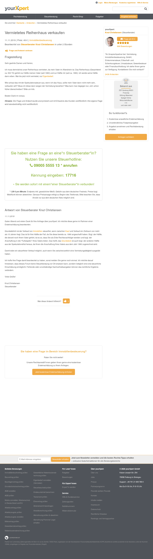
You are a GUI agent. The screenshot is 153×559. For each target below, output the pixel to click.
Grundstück (66, 240)
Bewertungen (67, 477)
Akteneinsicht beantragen (43, 506)
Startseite (20, 22)
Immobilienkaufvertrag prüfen (16, 472)
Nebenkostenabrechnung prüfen (17, 530)
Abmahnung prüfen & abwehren (45, 515)
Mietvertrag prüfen (12, 521)
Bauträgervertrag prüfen (14, 481)
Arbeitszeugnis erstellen (14, 516)
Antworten (30, 22)
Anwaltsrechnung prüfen (42, 510)
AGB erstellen (10, 491)
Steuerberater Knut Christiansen (37, 44)
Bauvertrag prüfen (12, 477)
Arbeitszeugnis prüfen (13, 512)
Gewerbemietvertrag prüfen (15, 526)
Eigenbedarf (48, 76)
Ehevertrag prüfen (40, 501)
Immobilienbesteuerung (40, 40)
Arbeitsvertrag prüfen (13, 507)
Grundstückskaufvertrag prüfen (17, 486)
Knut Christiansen (113, 32)
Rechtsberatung (20, 16)
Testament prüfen (40, 496)
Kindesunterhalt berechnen (43, 492)
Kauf (67, 231)
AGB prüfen (9, 495)
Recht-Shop (78, 16)
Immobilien (37, 231)
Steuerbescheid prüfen (42, 487)
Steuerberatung (50, 16)
